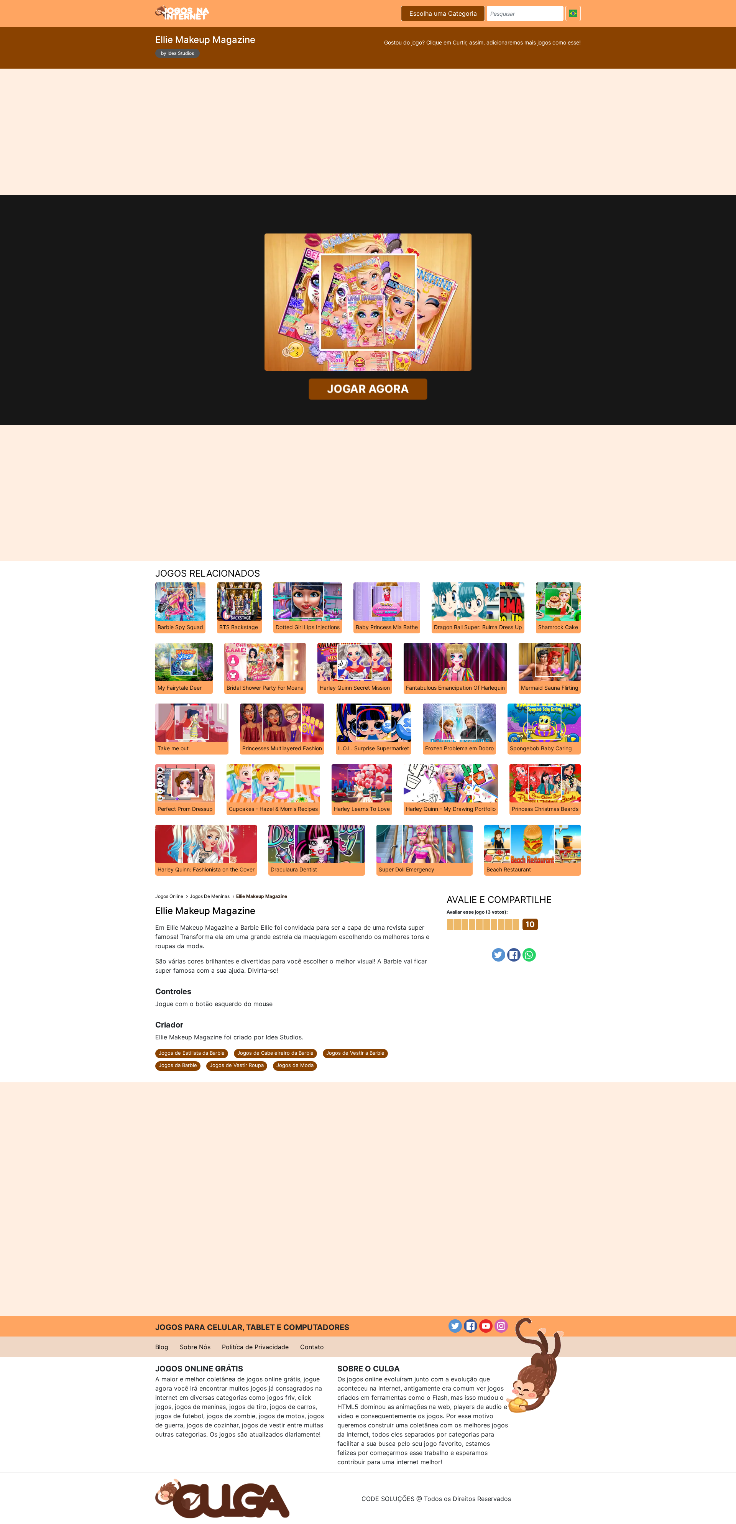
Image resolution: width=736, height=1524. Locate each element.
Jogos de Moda (295, 1065)
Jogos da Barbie (178, 1065)
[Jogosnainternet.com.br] (182, 12)
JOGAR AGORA (368, 389)
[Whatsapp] (529, 955)
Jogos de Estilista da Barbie (192, 1053)
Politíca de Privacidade (255, 1347)
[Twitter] (498, 955)
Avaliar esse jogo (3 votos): (477, 912)
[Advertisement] (368, 132)
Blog (161, 1347)
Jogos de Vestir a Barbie (355, 1053)
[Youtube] (486, 1326)
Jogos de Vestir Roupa (237, 1065)
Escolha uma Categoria (443, 13)
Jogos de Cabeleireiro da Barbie (275, 1053)
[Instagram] (501, 1326)
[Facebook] (514, 955)
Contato (312, 1347)
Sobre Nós (195, 1347)
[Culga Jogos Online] (222, 1498)
